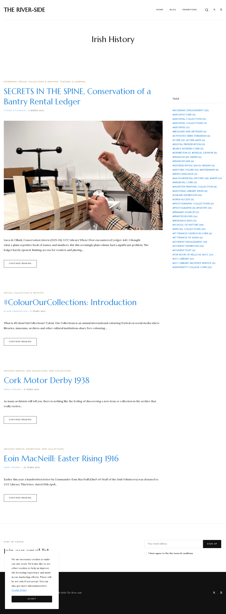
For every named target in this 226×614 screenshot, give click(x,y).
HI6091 (209, 165)
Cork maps (196, 140)
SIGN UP (212, 544)
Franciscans (184, 161)
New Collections (60, 371)
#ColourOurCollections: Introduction (70, 302)
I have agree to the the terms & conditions (170, 553)
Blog (173, 10)
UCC (208, 255)
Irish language (185, 174)
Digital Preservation (189, 144)
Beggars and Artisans (190, 132)
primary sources (186, 212)
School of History (189, 225)
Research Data (185, 221)
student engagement (190, 242)
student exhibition (189, 246)
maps (216, 178)
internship (210, 170)
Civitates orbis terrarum (192, 136)
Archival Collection (190, 119)
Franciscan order (188, 157)
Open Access (184, 199)
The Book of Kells (187, 255)
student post (184, 250)
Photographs (184, 208)
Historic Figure (186, 170)
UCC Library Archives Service (194, 263)
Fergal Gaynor (205, 153)
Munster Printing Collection (195, 187)
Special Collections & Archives (38, 82)
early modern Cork (188, 149)
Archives (182, 127)
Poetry (205, 208)
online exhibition (188, 195)
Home (159, 10)
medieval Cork (185, 182)
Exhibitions (190, 10)
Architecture (185, 115)
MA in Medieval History (191, 178)
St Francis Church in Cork (193, 233)
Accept (32, 599)
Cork (179, 140)
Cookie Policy (19, 590)
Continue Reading (20, 264)
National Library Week (190, 191)
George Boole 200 (187, 165)
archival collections (190, 123)
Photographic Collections (194, 204)
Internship (10, 82)
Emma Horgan (12, 390)
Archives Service (14, 371)
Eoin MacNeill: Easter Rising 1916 (61, 458)
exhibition (182, 153)
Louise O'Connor (15, 111)
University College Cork (193, 267)
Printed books (186, 216)
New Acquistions (36, 371)
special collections (190, 229)
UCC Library (184, 259)
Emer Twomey (12, 468)
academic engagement (191, 110)
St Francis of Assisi (188, 238)
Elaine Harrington (16, 311)
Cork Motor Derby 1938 (47, 380)
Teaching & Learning (73, 82)
